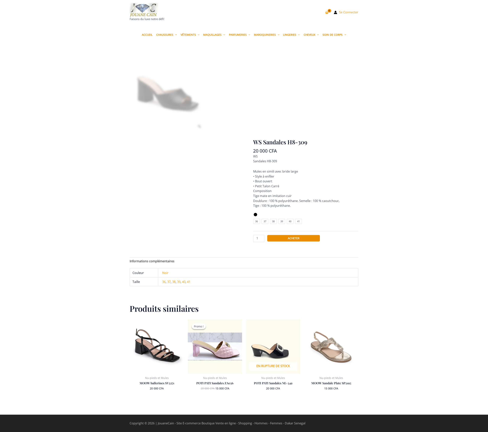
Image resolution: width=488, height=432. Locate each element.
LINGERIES (289, 34)
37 (169, 282)
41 (188, 282)
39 (179, 282)
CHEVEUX (309, 34)
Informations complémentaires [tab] (152, 261)
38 (174, 282)
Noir (165, 273)
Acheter (293, 238)
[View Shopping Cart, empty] (326, 12)
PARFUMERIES (238, 34)
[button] (175, 34)
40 (183, 282)
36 (164, 282)
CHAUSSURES (164, 34)
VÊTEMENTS (188, 34)
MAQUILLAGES (212, 34)
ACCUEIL (147, 34)
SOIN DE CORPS (333, 34)
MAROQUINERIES (265, 34)
